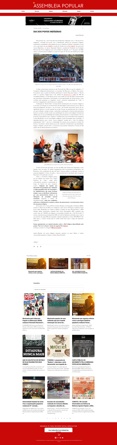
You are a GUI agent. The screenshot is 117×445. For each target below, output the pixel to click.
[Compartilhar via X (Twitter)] (37, 246)
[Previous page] (50, 418)
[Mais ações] (83, 28)
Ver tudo (88, 255)
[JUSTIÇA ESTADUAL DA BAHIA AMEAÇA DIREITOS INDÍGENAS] (58, 263)
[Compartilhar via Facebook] (34, 246)
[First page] (47, 418)
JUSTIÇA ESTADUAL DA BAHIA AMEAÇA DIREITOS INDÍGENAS (57, 272)
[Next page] (67, 418)
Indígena (36, 242)
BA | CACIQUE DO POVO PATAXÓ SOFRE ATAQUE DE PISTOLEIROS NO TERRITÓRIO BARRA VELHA (79, 272)
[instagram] (55, 438)
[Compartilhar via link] (40, 246)
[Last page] (70, 418)
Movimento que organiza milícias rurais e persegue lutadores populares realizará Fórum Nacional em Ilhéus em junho (36, 272)
